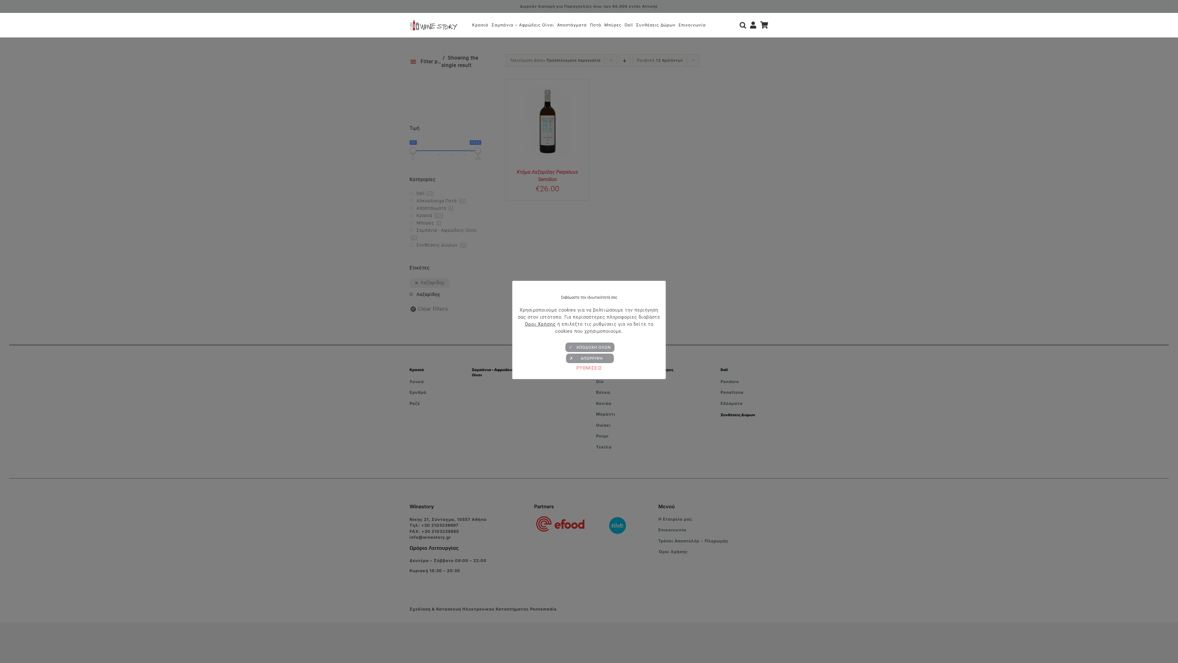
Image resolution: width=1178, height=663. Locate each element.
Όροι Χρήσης (540, 324)
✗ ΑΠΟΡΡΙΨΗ (590, 358)
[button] (743, 25)
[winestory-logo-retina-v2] (433, 22)
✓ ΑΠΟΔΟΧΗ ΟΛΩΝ (590, 347)
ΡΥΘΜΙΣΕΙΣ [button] (589, 368)
